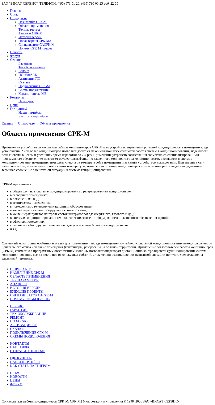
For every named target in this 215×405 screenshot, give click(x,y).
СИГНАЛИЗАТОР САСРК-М (31, 295)
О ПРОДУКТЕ (20, 269)
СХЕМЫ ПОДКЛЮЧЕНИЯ (30, 336)
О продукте (26, 123)
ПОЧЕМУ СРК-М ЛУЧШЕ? (30, 299)
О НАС (15, 373)
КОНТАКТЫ (19, 343)
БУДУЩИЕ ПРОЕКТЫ (26, 291)
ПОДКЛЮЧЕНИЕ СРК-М (29, 332)
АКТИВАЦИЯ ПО (23, 325)
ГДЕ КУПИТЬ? (21, 358)
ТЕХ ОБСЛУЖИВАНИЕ (28, 313)
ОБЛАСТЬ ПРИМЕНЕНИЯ (30, 276)
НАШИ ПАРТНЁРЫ (25, 362)
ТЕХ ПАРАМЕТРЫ (24, 280)
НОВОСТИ (18, 376)
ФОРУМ (16, 384)
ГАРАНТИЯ (19, 310)
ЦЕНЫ (15, 380)
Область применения (55, 123)
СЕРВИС (17, 306)
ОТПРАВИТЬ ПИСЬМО (27, 351)
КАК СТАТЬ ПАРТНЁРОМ (30, 365)
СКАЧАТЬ (17, 329)
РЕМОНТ (17, 317)
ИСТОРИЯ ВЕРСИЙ (25, 287)
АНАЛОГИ (18, 284)
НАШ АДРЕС (20, 347)
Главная (7, 123)
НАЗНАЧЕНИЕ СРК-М (27, 272)
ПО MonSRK (19, 321)
